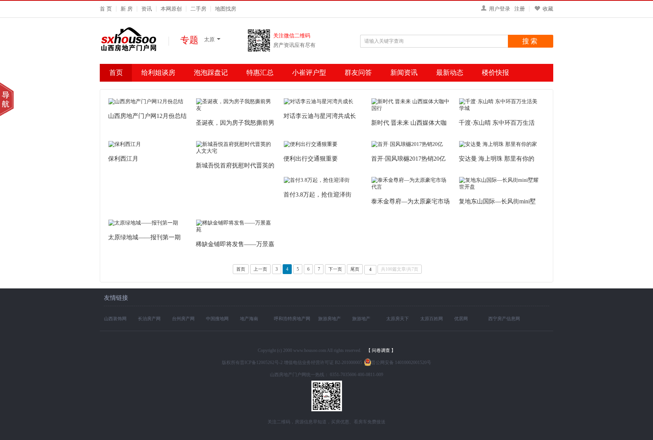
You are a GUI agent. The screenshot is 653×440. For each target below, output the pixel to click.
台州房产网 (183, 318)
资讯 (146, 9)
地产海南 (249, 318)
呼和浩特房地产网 (292, 318)
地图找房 (225, 9)
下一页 (335, 269)
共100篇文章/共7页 (399, 269)
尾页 (354, 269)
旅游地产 (361, 318)
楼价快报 (495, 72)
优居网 (461, 318)
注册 (519, 9)
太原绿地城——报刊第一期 (144, 237)
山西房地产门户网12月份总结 (147, 116)
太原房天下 (397, 318)
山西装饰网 (115, 318)
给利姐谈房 (158, 72)
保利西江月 (123, 158)
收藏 (548, 9)
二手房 (198, 9)
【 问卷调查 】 (381, 350)
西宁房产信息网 (504, 318)
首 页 (106, 9)
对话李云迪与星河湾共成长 (319, 116)
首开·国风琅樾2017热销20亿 (408, 158)
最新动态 (449, 72)
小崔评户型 (309, 72)
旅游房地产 (329, 318)
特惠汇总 (260, 72)
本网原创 (171, 9)
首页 (116, 72)
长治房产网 (149, 318)
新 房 (127, 9)
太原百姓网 (431, 318)
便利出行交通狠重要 (310, 158)
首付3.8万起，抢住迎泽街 (317, 194)
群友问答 (358, 72)
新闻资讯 (404, 72)
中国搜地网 (217, 318)
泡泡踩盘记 (211, 72)
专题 (189, 40)
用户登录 (499, 9)
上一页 (260, 269)
